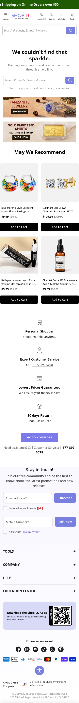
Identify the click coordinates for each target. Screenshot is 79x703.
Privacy (35, 531)
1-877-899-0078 (42, 365)
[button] (39, 551)
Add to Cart (19, 227)
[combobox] (35, 30)
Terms (25, 531)
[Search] (70, 30)
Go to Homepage (39, 437)
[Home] (23, 16)
